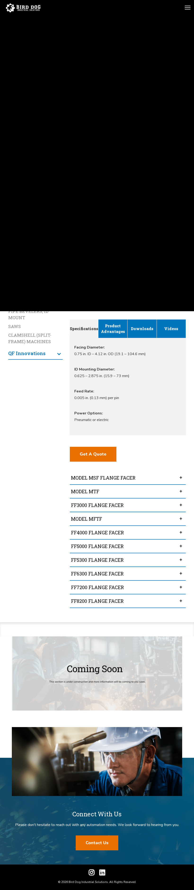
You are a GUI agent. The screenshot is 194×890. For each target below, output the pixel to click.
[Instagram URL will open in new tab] (92, 873)
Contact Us (97, 843)
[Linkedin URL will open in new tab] (102, 873)
